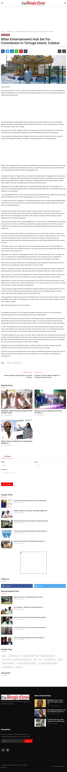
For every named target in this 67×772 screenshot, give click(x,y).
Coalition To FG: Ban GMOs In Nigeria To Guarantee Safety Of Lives (47, 376)
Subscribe (28, 741)
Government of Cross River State (22, 659)
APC (40, 659)
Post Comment (7, 484)
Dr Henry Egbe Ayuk (7, 667)
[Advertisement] (33, 18)
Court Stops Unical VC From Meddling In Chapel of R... (30, 541)
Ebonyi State (19, 667)
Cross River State (6, 659)
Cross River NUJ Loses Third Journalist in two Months (30, 627)
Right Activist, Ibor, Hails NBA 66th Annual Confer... (29, 597)
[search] (65, 3)
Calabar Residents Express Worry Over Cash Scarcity (18, 376)
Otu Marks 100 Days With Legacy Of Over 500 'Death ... (56, 720)
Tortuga (9, 363)
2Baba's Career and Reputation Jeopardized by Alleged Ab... (16, 442)
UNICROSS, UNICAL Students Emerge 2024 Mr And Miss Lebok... (16, 412)
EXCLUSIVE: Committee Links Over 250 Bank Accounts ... (56, 710)
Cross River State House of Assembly (26, 663)
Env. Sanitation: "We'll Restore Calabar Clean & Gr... (29, 607)
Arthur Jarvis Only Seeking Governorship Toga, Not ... (30, 637)
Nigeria (4, 656)
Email (36, 462)
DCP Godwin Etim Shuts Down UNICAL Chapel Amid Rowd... (31, 521)
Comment (4, 469)
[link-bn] (33, 563)
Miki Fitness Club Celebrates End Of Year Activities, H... (48, 412)
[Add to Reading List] (64, 51)
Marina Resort (17, 363)
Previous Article (27, 372)
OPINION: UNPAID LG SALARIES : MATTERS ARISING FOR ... (31, 510)
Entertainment (10, 31)
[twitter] (8, 750)
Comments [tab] (7, 456)
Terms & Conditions (59, 766)
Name (3, 462)
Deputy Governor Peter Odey (30, 656)
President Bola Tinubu (8, 663)
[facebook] (3, 750)
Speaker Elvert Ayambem (47, 656)
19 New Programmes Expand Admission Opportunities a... (31, 531)
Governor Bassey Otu (14, 656)
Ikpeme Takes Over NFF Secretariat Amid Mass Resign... (30, 617)
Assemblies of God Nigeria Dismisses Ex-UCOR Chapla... (30, 500)
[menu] (2, 3)
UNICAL (60, 659)
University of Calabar (49, 659)
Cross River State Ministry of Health (48, 663)
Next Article (38, 372)
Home (2, 31)
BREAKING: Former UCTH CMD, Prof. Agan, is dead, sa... (55, 701)
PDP (35, 659)
